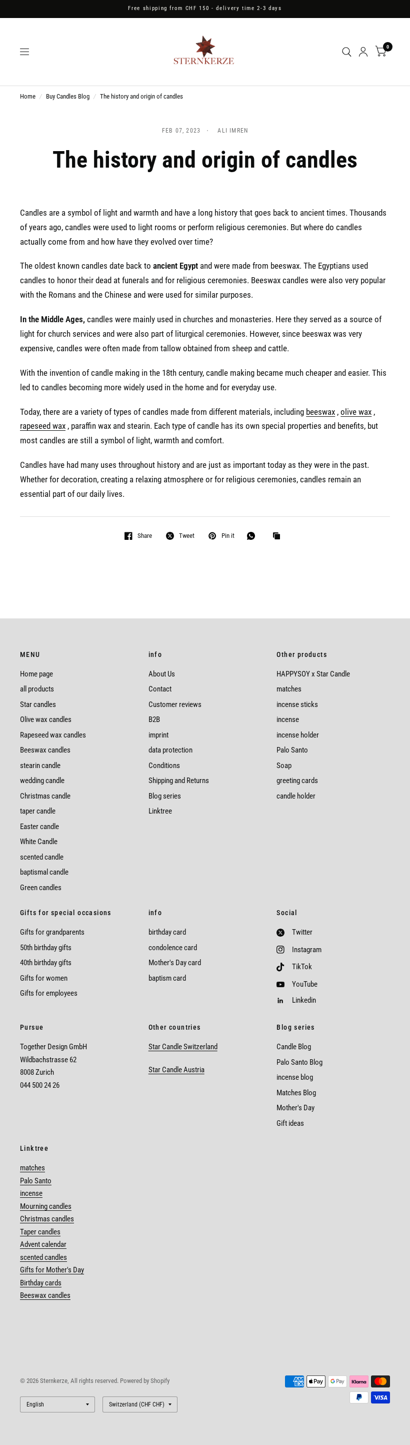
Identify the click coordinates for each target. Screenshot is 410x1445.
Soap (284, 765)
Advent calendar (43, 1244)
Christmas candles (47, 1218)
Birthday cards (41, 1282)
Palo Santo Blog (299, 1062)
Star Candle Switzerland (183, 1046)
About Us (161, 673)
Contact (160, 688)
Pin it (228, 535)
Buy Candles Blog (68, 96)
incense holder (297, 735)
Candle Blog (293, 1046)
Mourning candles (46, 1206)
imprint (158, 735)
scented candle (42, 857)
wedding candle (42, 780)
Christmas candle (45, 796)
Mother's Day (295, 1107)
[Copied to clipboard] (279, 536)
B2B (154, 719)
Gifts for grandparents (52, 932)
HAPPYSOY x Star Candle (313, 673)
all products (37, 688)
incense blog (294, 1077)
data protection (170, 750)
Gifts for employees (49, 993)
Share (145, 535)
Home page (36, 673)
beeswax (320, 412)
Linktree (160, 811)
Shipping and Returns (178, 780)
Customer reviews (175, 704)
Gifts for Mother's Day (52, 1269)
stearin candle (40, 765)
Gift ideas (290, 1123)
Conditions (164, 765)
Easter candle (39, 826)
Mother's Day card (174, 962)
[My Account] (363, 52)
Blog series (164, 796)
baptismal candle (44, 872)
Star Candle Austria (176, 1069)
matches (289, 688)
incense (287, 719)
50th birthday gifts (46, 947)
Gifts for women (44, 978)
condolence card (172, 947)
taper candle (38, 811)
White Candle (39, 841)
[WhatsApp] (253, 536)
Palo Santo (292, 750)
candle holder (296, 796)
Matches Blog (296, 1092)
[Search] (346, 52)
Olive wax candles (46, 719)
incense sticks (297, 704)
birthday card (167, 932)
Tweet (186, 535)
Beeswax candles (45, 750)
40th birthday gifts (46, 962)
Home (28, 96)
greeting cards (297, 780)
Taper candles (40, 1231)
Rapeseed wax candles (53, 735)
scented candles (43, 1257)
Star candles (38, 704)
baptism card (167, 978)
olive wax (356, 412)
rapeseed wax (43, 426)
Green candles (41, 887)
